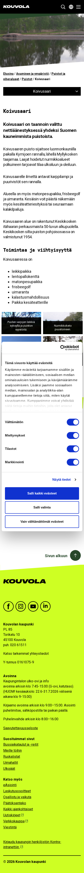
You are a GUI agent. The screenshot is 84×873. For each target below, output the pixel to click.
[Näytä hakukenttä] (63, 7)
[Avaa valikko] (77, 7)
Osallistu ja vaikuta (17, 797)
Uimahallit (10, 763)
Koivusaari (42, 91)
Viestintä (10, 827)
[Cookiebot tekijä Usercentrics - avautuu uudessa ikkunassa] (60, 348)
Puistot (27, 79)
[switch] (73, 435)
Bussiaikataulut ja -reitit (20, 744)
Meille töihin (12, 750)
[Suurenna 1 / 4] (35, 317)
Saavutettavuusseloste (20, 728)
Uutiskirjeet (11, 815)
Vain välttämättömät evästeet (42, 521)
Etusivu (8, 73)
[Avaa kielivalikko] (71, 7)
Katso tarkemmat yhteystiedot (26, 654)
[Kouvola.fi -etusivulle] (26, 585)
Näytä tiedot (61, 479)
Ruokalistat (11, 757)
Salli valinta (42, 507)
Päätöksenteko (14, 803)
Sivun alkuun (56, 555)
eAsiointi (10, 785)
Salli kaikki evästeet (42, 493)
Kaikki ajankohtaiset (18, 809)
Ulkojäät (9, 769)
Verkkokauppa (14, 821)
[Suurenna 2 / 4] (77, 317)
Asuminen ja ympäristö (32, 73)
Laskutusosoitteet (17, 791)
